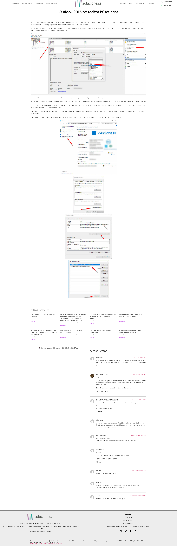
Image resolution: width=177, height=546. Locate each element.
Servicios (139, 3)
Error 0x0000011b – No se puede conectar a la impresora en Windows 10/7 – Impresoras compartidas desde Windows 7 (73, 317)
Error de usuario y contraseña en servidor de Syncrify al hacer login (103, 316)
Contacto (151, 3)
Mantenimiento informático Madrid (40, 531)
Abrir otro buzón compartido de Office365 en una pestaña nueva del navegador (44, 332)
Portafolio (39, 3)
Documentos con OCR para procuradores (71, 331)
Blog (130, 3)
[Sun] (121, 531)
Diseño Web (26, 3)
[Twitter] (126, 531)
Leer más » (33, 321)
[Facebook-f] (131, 531)
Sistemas (15, 3)
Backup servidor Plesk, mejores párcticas (43, 315)
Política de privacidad (36, 543)
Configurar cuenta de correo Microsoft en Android (130, 331)
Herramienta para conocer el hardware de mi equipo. (130, 315)
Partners (123, 3)
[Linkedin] (135, 531)
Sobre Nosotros (51, 3)
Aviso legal (47, 543)
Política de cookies (56, 543)
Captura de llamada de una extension (100, 331)
